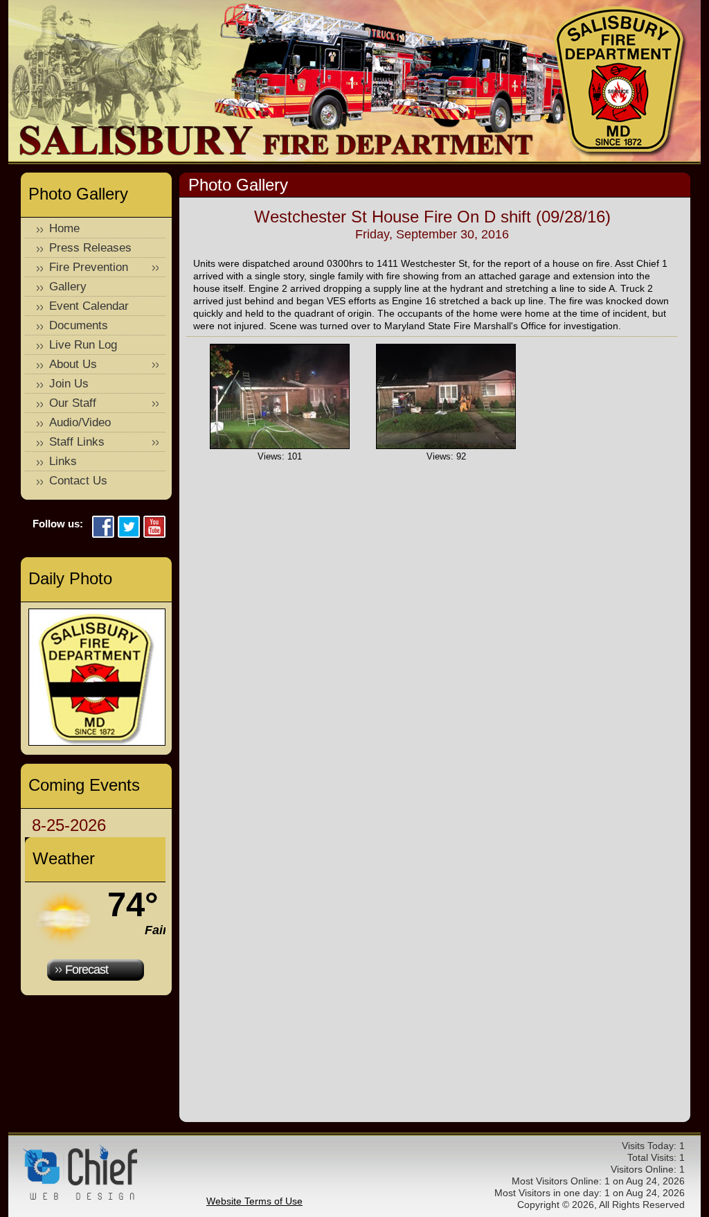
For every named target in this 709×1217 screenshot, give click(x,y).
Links (63, 461)
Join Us (69, 383)
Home (64, 228)
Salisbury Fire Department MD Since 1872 (620, 81)
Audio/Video (80, 422)
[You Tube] (154, 528)
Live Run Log (83, 344)
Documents (78, 325)
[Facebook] (103, 528)
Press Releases (90, 247)
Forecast (86, 970)
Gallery (68, 286)
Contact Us (78, 480)
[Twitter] (129, 528)
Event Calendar (89, 306)
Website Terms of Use (254, 1201)
